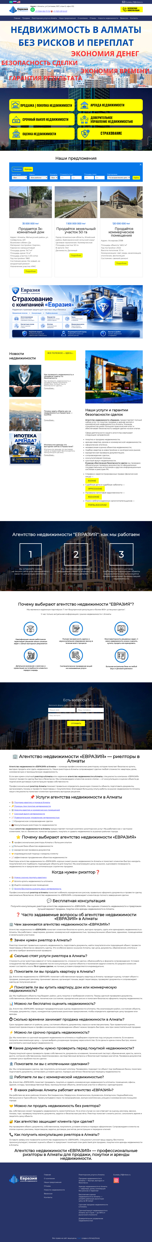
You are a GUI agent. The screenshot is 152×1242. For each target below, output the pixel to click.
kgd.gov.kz (93, 497)
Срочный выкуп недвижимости (29, 814)
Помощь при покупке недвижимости (32, 806)
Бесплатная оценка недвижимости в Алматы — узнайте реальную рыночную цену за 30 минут (91, 1197)
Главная (17, 18)
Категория (16, 174)
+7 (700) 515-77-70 (42, 11)
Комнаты (53, 174)
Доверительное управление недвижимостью (37, 817)
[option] (76, 54)
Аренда (28, 169)
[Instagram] (116, 1180)
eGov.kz (92, 481)
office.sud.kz (95, 489)
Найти (136, 178)
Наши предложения (67, 18)
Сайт (79, 1238)
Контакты (134, 18)
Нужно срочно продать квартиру (30, 877)
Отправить (76, 723)
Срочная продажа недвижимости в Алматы (93, 1206)
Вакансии (124, 18)
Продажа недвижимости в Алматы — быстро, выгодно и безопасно (91, 1180)
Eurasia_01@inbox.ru (134, 2)
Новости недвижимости (108, 18)
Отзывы (93, 18)
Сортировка (112, 174)
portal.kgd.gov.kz (97, 505)
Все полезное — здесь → (60, 353)
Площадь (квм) (90, 174)
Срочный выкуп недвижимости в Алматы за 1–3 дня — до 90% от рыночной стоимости (93, 1212)
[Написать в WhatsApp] (32, 11)
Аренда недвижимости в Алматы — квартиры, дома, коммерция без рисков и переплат (93, 1188)
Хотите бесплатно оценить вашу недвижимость (37, 889)
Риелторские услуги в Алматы (44, 18)
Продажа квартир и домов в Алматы (32, 802)
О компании (83, 18)
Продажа (26, 18)
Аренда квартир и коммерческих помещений (37, 810)
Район (32, 174)
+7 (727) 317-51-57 (60, 11)
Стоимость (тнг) (66, 174)
